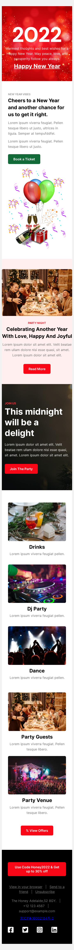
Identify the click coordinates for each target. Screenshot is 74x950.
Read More (37, 369)
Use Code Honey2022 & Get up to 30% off (37, 869)
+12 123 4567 (34, 906)
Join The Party (21, 469)
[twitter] (28, 930)
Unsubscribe (45, 892)
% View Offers (37, 830)
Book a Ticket (24, 159)
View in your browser (25, 887)
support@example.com (37, 911)
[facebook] (13, 930)
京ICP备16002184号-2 (37, 918)
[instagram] (42, 930)
